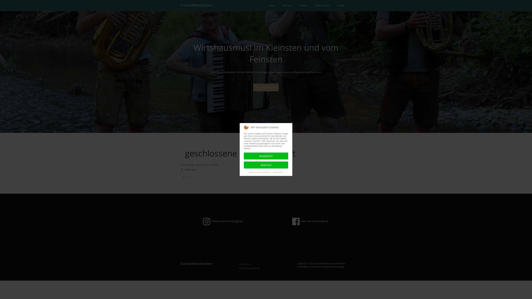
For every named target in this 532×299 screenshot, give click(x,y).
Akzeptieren (266, 156)
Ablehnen (266, 165)
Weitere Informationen (259, 172)
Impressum (278, 172)
